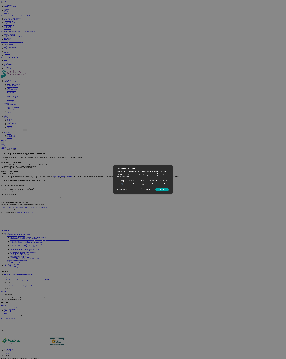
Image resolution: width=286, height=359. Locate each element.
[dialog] (143, 179)
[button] (122, 190)
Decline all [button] (147, 189)
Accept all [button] (162, 189)
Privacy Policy (125, 176)
